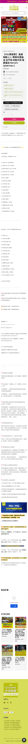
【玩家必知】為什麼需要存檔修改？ (12, 724)
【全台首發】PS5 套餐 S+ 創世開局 (12, 720)
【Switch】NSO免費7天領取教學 (11, 729)
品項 (4, 99)
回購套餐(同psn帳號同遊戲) (11, 109)
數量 (4, 112)
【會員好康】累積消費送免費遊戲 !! (12, 722)
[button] (1, 7)
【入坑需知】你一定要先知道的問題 (12, 725)
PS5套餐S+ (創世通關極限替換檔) (13, 102)
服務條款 (8, 741)
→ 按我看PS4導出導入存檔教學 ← (10, 520)
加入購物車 (14, 122)
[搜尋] (24, 13)
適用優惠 (5, 82)
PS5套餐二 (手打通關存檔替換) (12, 106)
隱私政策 (13, 741)
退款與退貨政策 (18, 741)
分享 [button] (6, 127)
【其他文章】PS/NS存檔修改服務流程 (12, 727)
